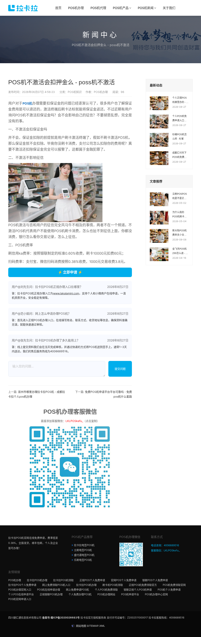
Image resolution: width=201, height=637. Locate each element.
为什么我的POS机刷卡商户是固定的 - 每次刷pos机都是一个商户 (180, 215)
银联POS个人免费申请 (155, 580)
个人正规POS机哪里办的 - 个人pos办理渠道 (180, 100)
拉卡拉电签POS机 (84, 545)
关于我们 (169, 8)
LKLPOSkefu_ (74, 421)
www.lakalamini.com (66, 293)
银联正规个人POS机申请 (138, 589)
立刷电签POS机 (83, 550)
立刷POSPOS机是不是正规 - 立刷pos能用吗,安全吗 (180, 196)
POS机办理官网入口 (19, 589)
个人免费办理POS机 (80, 594)
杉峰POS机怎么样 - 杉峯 (179, 136)
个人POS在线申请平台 (21, 594)
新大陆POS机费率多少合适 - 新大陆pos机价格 (180, 233)
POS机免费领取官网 (174, 584)
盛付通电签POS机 (84, 554)
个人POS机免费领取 (106, 589)
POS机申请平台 (130, 594)
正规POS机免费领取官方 (143, 584)
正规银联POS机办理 (51, 594)
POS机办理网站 (106, 594)
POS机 (27, 103)
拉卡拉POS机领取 (63, 580)
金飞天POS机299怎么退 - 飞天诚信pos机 (180, 251)
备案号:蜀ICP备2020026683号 (61, 617)
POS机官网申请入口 (19, 599)
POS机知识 (75, 92)
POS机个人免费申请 (169, 589)
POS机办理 (76, 8)
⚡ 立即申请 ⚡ (70, 272)
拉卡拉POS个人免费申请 (22, 584)
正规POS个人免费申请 (92, 580)
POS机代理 (98, 8)
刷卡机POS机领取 (112, 584)
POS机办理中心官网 (156, 594)
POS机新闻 (145, 8)
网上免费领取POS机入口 (56, 584)
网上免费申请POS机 (77, 589)
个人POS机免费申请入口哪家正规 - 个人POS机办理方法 (179, 119)
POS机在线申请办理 (48, 589)
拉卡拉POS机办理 (37, 580)
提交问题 (120, 368)
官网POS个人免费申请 (123, 580)
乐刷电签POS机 (83, 559)
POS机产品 (121, 8)
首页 (58, 8)
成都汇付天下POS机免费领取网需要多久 (179, 155)
